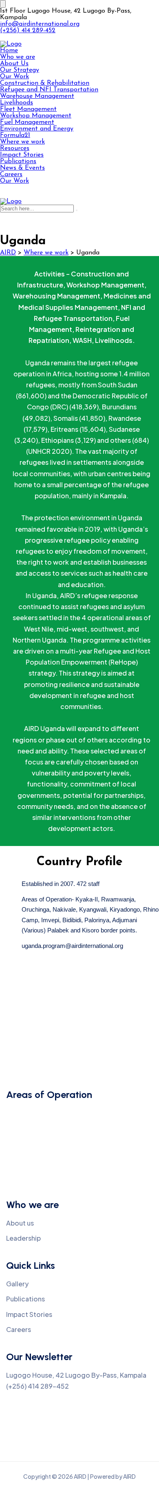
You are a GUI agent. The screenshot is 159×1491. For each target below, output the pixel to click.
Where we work (22, 142)
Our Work (14, 76)
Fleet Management (28, 109)
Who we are (17, 57)
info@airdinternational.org (40, 24)
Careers (11, 174)
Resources (14, 148)
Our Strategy (19, 70)
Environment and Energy (36, 129)
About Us (14, 63)
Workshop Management (35, 116)
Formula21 (15, 135)
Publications (18, 161)
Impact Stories (22, 155)
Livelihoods (16, 102)
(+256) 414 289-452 (27, 30)
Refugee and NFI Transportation (49, 89)
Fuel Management (27, 122)
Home (9, 50)
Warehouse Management (37, 96)
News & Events (22, 168)
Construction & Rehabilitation (44, 83)
